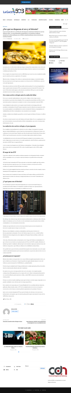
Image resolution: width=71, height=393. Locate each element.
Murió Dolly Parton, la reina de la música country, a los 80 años (58, 36)
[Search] (65, 20)
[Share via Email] (32, 304)
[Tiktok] (66, 24)
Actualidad (9, 19)
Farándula (57, 19)
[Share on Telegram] (31, 304)
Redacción (10, 38)
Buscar (26, 366)
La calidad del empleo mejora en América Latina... (13, 347)
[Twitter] (65, 24)
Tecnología (34, 19)
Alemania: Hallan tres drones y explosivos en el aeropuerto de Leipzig (58, 46)
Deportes (23, 19)
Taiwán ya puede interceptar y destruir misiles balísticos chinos (57, 32)
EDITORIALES (16, 19)
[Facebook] (63, 24)
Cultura (51, 19)
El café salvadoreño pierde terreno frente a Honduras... (35, 347)
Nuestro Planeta (43, 19)
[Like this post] (25, 304)
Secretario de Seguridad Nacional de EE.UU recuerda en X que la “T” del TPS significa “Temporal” (58, 41)
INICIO (4, 19)
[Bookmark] (67, 20)
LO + (28, 19)
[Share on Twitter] (28, 304)
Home (62, 19)
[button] (32, 2)
